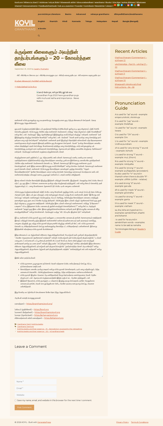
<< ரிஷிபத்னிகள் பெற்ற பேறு (26, 87)
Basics (68, 14)
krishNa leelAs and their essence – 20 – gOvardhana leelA (40, 331)
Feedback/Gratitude (48, 6)
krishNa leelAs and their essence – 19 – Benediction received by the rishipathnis (49, 329)
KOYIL (25, 22)
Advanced (81, 14)
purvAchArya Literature (49, 14)
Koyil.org (19, 2)
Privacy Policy (122, 422)
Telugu (88, 21)
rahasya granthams (100, 14)
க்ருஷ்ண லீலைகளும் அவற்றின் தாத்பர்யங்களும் (33, 81)
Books (108, 2)
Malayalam (102, 21)
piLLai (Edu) (54, 2)
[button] (39, 35)
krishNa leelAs (37, 324)
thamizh (54, 21)
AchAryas (44, 2)
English (41, 21)
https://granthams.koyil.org (47, 312)
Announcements (30, 6)
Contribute (89, 6)
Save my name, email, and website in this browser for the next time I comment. (54, 400)
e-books (42, 28)
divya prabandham (85, 2)
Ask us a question (66, 6)
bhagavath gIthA (68, 2)
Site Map (116, 2)
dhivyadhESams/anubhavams (128, 14)
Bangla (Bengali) (130, 21)
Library (109, 6)
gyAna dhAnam (128, 2)
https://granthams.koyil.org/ (39, 304)
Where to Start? (31, 2)
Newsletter (100, 6)
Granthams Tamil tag (25, 326)
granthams (99, 2)
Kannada (76, 21)
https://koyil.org (41, 309)
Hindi (64, 21)
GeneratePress (44, 422)
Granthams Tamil (24, 324)
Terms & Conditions (139, 422)
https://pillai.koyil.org (53, 318)
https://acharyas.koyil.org (46, 315)
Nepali (115, 21)
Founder (79, 6)
